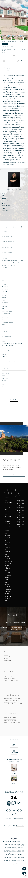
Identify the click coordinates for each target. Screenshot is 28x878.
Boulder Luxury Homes (9, 676)
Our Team (6, 658)
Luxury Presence (18, 818)
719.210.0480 (5, 200)
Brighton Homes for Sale (7, 586)
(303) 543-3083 (14, 754)
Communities (7, 662)
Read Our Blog (7, 660)
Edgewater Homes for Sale (8, 568)
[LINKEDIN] (14, 810)
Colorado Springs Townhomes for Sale (13, 703)
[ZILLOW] (12, 814)
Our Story (6, 655)
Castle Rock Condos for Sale (11, 720)
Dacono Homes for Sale (7, 532)
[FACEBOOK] (6, 810)
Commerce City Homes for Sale (8, 591)
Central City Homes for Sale (8, 547)
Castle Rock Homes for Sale (10, 717)
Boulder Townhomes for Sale (11, 680)
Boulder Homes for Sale (7, 498)
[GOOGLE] (15, 814)
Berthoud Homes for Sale (7, 537)
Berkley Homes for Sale (7, 558)
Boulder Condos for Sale (9, 678)
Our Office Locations (9, 656)
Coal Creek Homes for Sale (8, 512)
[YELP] (21, 810)
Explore (14, 474)
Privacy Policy (20, 826)
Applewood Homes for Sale (8, 553)
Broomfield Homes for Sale (8, 518)
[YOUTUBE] (17, 810)
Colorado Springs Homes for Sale (12, 698)
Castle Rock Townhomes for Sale (12, 722)
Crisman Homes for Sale (7, 507)
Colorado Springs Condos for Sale (12, 702)
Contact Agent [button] (14, 215)
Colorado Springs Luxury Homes (11, 700)
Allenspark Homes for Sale (7, 523)
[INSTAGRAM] (10, 810)
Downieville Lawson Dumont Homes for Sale (8, 579)
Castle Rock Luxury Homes (10, 718)
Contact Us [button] (14, 637)
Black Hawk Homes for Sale (8, 542)
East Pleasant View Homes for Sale (8, 563)
